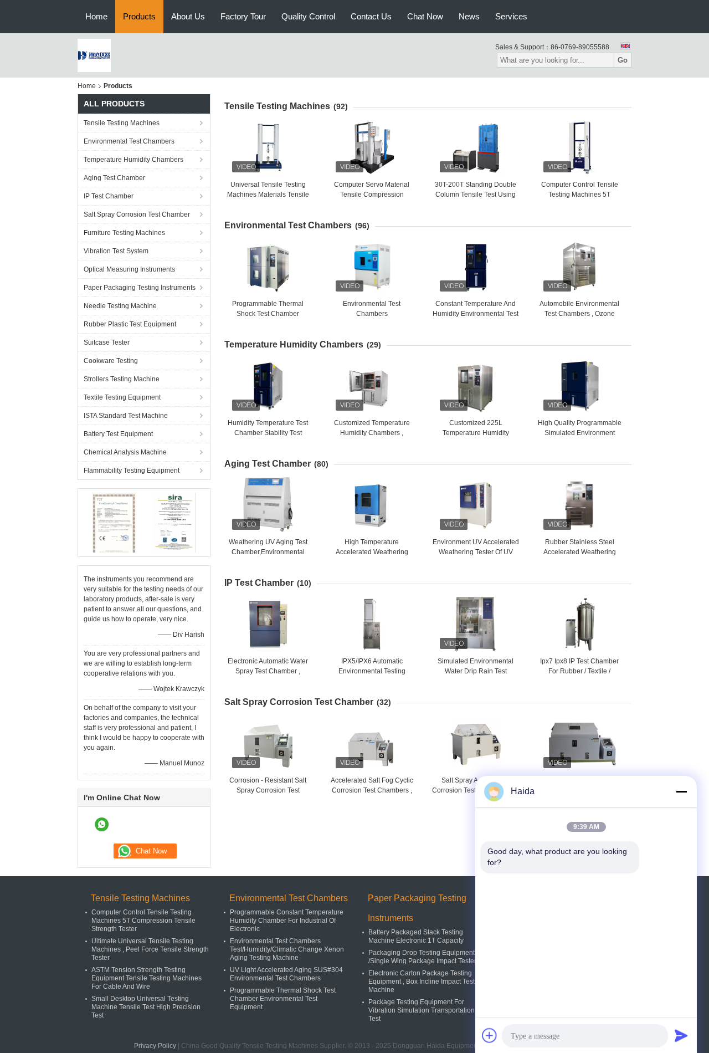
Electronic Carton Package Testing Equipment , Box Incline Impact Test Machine (421, 981)
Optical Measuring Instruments (129, 269)
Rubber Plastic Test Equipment (130, 324)
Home (96, 16)
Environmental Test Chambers (129, 141)
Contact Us (371, 16)
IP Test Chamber (108, 196)
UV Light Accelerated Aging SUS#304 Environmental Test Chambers (286, 974)
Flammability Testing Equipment (131, 470)
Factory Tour (243, 16)
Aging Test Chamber (114, 178)
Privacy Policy (155, 1046)
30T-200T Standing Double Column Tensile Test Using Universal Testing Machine (475, 194)
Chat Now (425, 16)
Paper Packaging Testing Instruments (140, 288)
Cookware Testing (111, 361)
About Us (188, 16)
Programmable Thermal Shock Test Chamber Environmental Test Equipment (283, 998)
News (469, 16)
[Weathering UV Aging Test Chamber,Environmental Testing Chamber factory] (268, 505)
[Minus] (681, 791)
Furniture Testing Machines (124, 233)
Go (623, 60)
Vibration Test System (116, 251)
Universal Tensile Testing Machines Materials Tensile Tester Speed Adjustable (268, 194)
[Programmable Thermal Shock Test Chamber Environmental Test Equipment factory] (268, 266)
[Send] (681, 1035)
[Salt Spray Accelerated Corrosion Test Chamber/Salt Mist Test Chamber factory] (476, 743)
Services (511, 16)
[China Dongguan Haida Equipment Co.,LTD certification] (114, 522)
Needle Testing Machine (120, 306)
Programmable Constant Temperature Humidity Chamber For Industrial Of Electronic (286, 920)
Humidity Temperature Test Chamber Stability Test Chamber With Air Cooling (268, 433)
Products (139, 16)
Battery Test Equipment (118, 434)
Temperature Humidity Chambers (133, 159)
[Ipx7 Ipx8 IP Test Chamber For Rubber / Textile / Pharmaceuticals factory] (579, 624)
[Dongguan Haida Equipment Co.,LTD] (94, 55)
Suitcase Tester (107, 342)
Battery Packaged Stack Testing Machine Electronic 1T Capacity (416, 936)
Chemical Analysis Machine (125, 452)
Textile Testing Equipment (122, 397)
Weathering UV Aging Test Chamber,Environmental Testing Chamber (268, 552)
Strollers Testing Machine (122, 379)
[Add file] (489, 1035)
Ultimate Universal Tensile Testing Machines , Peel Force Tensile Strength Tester (150, 949)
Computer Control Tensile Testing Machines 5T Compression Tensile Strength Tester (143, 920)
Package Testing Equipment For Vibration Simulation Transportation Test (421, 1010)
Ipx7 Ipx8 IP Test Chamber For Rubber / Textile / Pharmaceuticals (579, 671)
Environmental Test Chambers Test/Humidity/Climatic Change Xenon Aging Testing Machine (287, 949)
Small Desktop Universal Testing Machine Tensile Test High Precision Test (146, 1007)
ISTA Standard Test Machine (126, 416)
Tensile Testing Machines (122, 123)
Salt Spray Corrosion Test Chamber (137, 214)
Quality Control (308, 16)
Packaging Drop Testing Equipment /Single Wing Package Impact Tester (422, 957)
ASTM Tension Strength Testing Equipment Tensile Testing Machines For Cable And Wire (146, 978)
